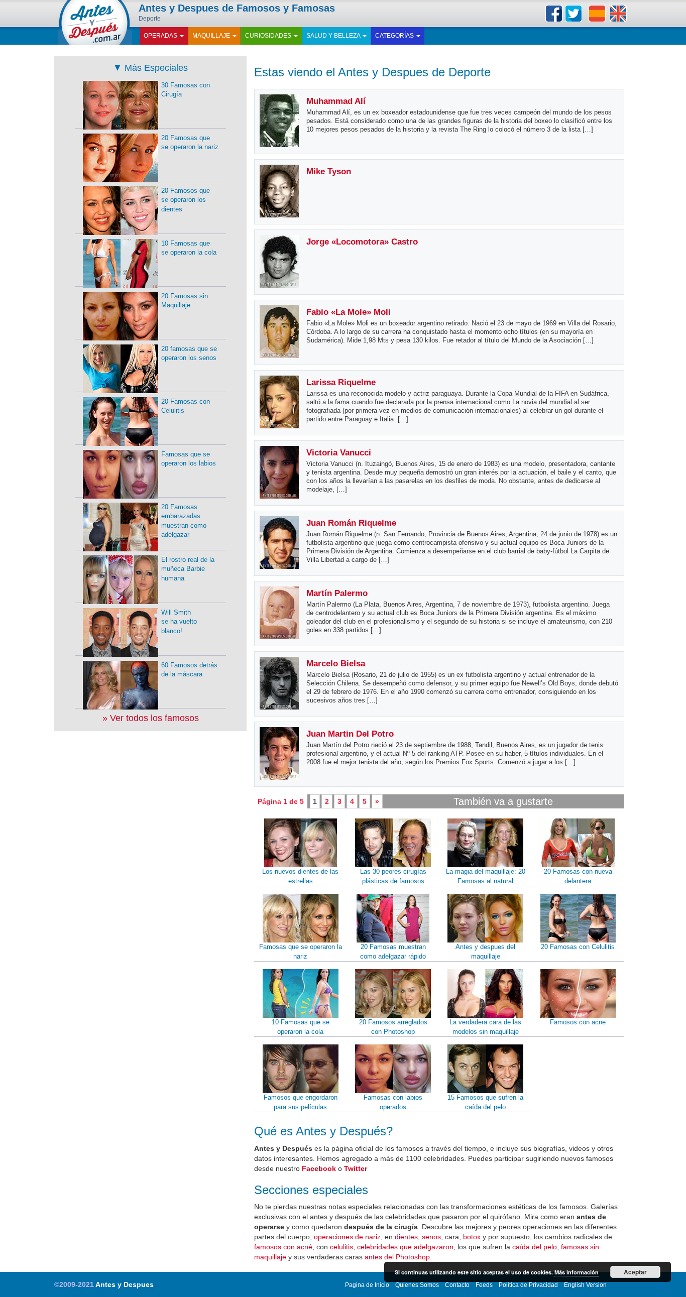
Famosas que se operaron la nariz (300, 951)
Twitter (573, 13)
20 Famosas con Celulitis (578, 947)
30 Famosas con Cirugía (185, 89)
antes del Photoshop (397, 1257)
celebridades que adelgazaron (405, 1247)
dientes (406, 1237)
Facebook (553, 13)
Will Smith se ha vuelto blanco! (179, 622)
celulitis (341, 1247)
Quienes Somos (417, 1284)
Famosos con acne (578, 1022)
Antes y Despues (124, 1284)
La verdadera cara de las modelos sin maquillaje (485, 1026)
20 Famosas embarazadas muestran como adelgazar (183, 521)
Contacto (457, 1284)
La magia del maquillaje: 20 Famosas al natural (485, 876)
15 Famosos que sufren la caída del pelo (485, 1102)
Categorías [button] (395, 35)
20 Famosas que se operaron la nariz (189, 142)
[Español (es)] (597, 13)
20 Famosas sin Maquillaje (184, 300)
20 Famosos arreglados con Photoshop (393, 1026)
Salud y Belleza (334, 35)
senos (431, 1237)
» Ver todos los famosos (150, 718)
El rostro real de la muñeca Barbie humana (187, 569)
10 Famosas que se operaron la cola (300, 1026)
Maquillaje (212, 35)
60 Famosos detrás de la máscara (189, 669)
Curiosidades (269, 35)
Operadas (161, 35)
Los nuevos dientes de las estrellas (300, 876)
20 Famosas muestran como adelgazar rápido (393, 951)
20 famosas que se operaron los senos (189, 353)
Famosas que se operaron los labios (188, 458)
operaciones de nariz (347, 1237)
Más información (576, 1272)
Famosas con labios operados (393, 1102)
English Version (585, 1284)
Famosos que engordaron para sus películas (300, 1102)
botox (472, 1237)
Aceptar (635, 1271)
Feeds (484, 1284)
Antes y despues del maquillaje (485, 951)
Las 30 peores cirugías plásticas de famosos (393, 876)
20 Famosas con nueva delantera (578, 876)
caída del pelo (534, 1247)
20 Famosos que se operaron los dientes (185, 200)
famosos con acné (283, 1247)
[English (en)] (618, 13)
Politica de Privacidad (528, 1284)
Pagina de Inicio (367, 1284)
